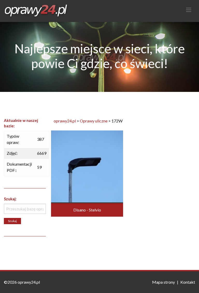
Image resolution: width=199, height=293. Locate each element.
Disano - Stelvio (87, 209)
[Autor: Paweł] (87, 165)
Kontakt (187, 282)
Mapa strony (163, 282)
